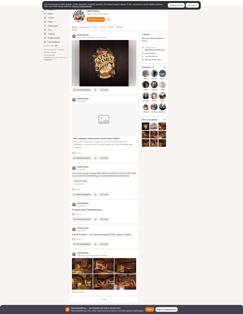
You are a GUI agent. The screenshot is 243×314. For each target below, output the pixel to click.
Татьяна (154, 79)
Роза (162, 101)
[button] (96, 19)
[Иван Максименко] (145, 73)
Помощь (60, 50)
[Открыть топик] (104, 174)
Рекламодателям (50, 50)
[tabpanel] (104, 163)
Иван (146, 79)
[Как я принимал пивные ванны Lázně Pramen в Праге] (104, 127)
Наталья (146, 101)
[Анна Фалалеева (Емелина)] (162, 84)
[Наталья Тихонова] (145, 95)
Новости (47, 52)
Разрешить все (176, 5)
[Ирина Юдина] (145, 84)
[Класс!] (73, 153)
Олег (162, 79)
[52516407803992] (74, 36)
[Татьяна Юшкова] (154, 84)
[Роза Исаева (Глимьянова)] (162, 95)
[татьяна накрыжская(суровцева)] (145, 106)
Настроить (192, 5)
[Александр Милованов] (162, 106)
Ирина (146, 90)
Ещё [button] (52, 52)
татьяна (146, 112)
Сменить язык (49, 46)
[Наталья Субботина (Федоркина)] (154, 106)
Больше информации (82, 6)
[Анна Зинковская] (154, 95)
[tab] (74, 27)
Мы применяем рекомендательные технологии (55, 57)
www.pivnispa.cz (151, 53)
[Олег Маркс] (162, 73)
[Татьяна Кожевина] (154, 73)
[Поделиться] (95, 90)
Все (164, 67)
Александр (163, 112)
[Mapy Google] (104, 182)
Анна (162, 90)
